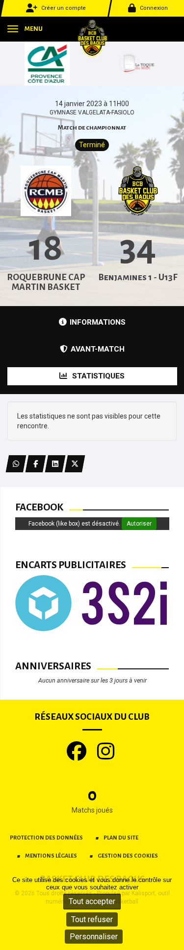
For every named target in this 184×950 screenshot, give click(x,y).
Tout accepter (92, 901)
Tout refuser (92, 919)
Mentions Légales (51, 856)
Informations (98, 322)
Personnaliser (94, 936)
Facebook (39, 507)
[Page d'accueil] (92, 38)
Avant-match (98, 349)
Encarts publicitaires (70, 564)
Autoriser (139, 523)
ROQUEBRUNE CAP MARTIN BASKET (46, 282)
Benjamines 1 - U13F (138, 277)
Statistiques (97, 376)
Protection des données (46, 837)
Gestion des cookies (128, 856)
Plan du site (121, 837)
